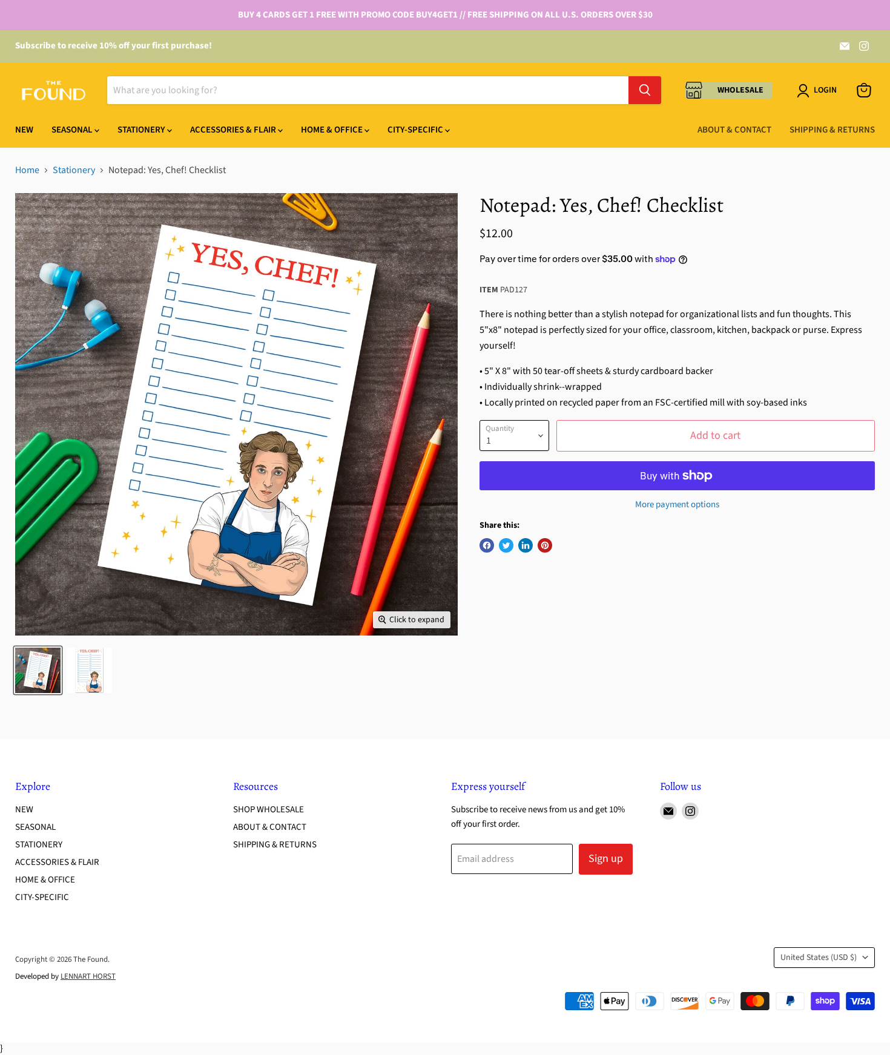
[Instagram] (863, 46)
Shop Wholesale (268, 809)
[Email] (844, 46)
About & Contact (734, 129)
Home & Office (332, 129)
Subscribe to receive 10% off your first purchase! (113, 46)
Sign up (605, 858)
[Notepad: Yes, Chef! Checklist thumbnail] (38, 670)
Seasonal (72, 129)
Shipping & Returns (832, 129)
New (24, 129)
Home (27, 170)
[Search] (644, 90)
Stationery (142, 129)
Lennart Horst (88, 976)
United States (818, 957)
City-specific (416, 129)
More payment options (677, 504)
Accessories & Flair (234, 129)
